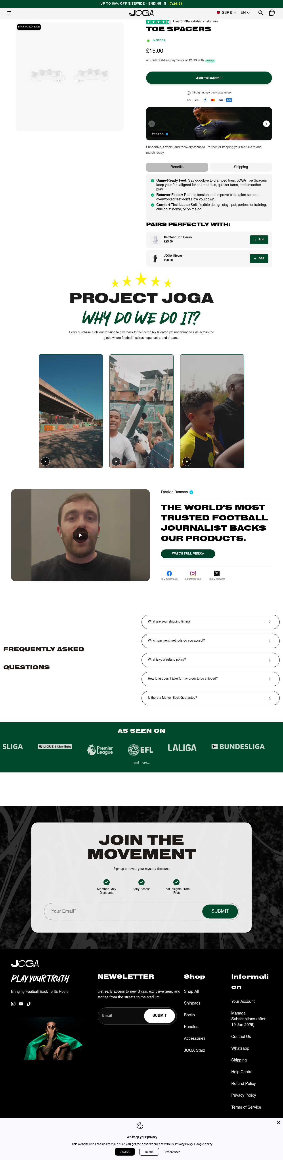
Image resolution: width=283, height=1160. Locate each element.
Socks (189, 1015)
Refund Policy (243, 1084)
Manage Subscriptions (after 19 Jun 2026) (248, 1019)
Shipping (241, 167)
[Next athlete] (266, 123)
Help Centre (241, 1072)
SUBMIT (220, 911)
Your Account (243, 1002)
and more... (142, 762)
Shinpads (192, 1003)
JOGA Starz (194, 1051)
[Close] (278, 1122)
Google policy (203, 1144)
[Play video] (45, 461)
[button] (9, 13)
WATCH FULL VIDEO (188, 553)
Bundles (191, 1027)
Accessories (194, 1039)
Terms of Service (246, 1108)
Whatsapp (240, 1049)
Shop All (191, 992)
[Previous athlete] (151, 123)
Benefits (177, 167)
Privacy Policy (243, 1096)
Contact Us (241, 1037)
